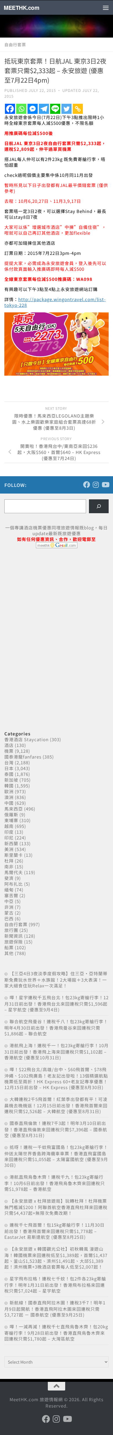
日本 (9, 768)
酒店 (9, 745)
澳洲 (9, 797)
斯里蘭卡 (13, 855)
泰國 (9, 774)
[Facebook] (10, 109)
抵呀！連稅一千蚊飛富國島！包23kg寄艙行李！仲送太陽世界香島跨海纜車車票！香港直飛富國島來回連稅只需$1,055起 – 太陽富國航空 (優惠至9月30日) (56, 1156)
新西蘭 (11, 843)
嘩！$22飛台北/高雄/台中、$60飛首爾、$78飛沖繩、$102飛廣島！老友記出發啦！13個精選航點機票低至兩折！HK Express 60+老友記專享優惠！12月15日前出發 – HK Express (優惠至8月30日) (56, 1078)
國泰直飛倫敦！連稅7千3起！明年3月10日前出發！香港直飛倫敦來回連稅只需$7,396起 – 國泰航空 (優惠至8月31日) (55, 1129)
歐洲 (9, 791)
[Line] (55, 109)
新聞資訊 (13, 936)
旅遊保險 (13, 942)
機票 (9, 751)
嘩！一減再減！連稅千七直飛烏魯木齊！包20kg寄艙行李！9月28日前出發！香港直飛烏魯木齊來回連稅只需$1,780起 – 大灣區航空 (56, 1332)
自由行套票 (15, 44)
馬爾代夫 (13, 872)
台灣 (9, 762)
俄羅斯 (11, 814)
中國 (9, 803)
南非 (9, 866)
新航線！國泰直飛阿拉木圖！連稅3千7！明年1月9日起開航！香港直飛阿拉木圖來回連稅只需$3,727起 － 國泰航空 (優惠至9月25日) (54, 1308)
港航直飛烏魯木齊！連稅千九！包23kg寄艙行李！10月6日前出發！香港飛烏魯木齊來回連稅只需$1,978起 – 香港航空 (54, 1183)
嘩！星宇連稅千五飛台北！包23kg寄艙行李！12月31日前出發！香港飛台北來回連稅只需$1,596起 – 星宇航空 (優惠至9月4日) (56, 1003)
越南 (9, 826)
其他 (9, 953)
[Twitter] (66, 109)
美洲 (9, 849)
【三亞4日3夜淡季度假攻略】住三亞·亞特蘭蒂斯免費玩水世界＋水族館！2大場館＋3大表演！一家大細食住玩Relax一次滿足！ (55, 979)
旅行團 (11, 930)
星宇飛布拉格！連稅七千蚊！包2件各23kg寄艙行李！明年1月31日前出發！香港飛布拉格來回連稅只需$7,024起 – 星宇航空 (55, 1284)
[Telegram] (44, 109)
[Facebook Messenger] (33, 109)
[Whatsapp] (21, 109)
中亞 (9, 901)
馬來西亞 (13, 809)
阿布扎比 (13, 884)
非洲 (9, 907)
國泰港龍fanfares (22, 757)
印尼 (9, 838)
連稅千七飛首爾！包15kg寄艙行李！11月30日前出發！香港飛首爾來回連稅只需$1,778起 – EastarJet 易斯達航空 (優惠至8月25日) (54, 1231)
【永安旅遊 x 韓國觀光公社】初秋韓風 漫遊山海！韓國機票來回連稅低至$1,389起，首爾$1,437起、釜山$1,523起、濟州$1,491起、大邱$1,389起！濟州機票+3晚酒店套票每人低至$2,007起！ (55, 1258)
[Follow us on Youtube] (105, 484)
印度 (9, 832)
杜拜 (9, 861)
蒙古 (9, 913)
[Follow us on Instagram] (95, 484)
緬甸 (9, 890)
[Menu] (106, 7)
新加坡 (11, 780)
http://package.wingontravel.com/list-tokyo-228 (55, 302)
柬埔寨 (11, 820)
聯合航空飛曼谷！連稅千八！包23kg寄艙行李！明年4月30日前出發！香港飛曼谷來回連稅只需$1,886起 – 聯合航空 (56, 1027)
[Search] (99, 506)
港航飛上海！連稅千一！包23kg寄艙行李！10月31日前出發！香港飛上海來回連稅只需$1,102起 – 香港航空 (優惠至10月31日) (56, 1051)
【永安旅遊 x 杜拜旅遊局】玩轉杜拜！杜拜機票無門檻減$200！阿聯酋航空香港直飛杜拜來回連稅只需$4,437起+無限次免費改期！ (55, 1207)
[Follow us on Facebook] (86, 484)
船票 (9, 947)
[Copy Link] (78, 109)
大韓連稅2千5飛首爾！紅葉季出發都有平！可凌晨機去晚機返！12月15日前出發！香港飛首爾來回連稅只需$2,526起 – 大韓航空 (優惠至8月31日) (55, 1105)
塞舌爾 (11, 895)
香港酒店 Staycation (26, 739)
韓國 (9, 786)
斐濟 (9, 878)
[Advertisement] (47, 597)
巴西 (9, 918)
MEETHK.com (21, 7)
